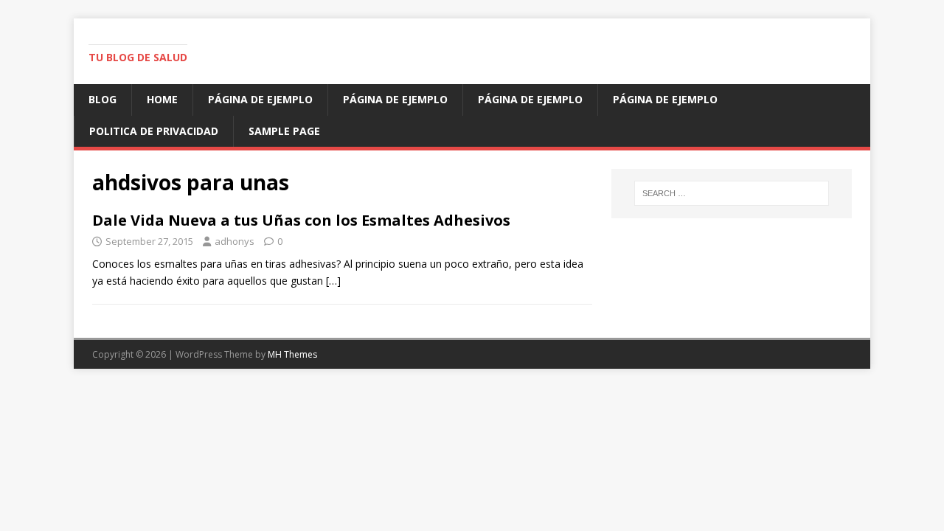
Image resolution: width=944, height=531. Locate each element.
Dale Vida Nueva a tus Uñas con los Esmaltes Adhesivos (301, 220)
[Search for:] (731, 193)
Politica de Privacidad (153, 131)
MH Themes (292, 354)
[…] (333, 281)
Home (162, 99)
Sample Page (284, 131)
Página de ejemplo (260, 99)
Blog (102, 99)
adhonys (234, 241)
